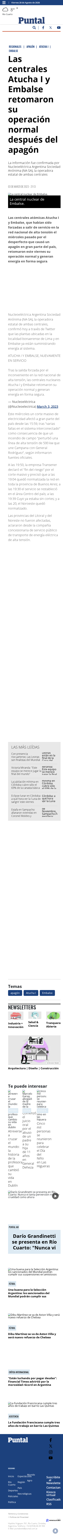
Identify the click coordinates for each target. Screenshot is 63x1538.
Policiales (13, 1496)
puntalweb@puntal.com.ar (25, 1528)
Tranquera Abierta (53, 1024)
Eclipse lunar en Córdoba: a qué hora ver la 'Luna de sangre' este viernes (26, 799)
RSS (49, 1504)
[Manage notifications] (55, 1530)
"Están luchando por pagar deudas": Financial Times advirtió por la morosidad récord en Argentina (32, 1381)
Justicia (26, 1110)
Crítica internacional (19, 1372)
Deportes (13, 1490)
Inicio (11, 1476)
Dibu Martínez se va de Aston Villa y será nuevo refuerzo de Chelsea (32, 1335)
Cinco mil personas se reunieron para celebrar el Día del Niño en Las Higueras (44, 1144)
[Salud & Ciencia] (34, 1015)
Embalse (47, 993)
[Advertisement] (34, 286)
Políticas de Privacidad (19, 1517)
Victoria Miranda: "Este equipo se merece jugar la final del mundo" (26, 771)
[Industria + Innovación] (15, 1016)
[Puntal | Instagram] (51, 1452)
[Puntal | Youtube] (59, 28)
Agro (29, 1480)
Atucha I (31, 993)
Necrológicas (25, 1493)
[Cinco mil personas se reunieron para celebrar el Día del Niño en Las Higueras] (41, 1119)
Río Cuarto (11, 1483)
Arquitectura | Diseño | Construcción (33, 1068)
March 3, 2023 (47, 406)
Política (12, 1502)
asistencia (14, 1416)
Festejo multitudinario (48, 1110)
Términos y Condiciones (18, 1513)
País (20, 1487)
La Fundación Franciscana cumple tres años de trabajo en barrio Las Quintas (34, 1423)
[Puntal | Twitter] (50, 28)
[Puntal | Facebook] (43, 28)
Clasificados (54, 1499)
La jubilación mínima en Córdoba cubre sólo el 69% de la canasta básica (25, 785)
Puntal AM (14, 1227)
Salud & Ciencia (33, 1023)
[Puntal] (18, 1442)
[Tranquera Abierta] (53, 1016)
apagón (15, 993)
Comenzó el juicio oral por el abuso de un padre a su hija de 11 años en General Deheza (29, 1140)
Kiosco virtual (51, 1493)
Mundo (31, 1474)
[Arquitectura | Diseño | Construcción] (34, 1050)
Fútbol (12, 1284)
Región (21, 1482)
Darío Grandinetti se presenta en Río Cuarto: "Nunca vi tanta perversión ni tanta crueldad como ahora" (34, 1250)
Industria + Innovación (15, 1025)
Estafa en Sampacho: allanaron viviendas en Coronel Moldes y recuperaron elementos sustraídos (24, 816)
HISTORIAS (13, 1110)
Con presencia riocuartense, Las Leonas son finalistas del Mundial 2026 (25, 758)
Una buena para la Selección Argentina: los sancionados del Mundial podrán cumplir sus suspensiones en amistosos (28, 1294)
